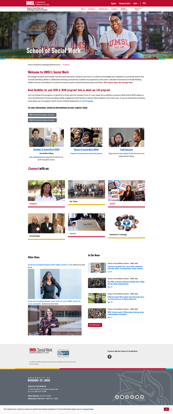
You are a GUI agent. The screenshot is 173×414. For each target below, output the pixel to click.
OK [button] (166, 409)
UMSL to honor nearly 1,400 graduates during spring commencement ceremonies (126, 313)
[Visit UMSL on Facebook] (117, 397)
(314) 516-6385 (45, 396)
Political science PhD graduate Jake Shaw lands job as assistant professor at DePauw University (126, 298)
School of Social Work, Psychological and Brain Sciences (44, 65)
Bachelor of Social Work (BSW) (46, 149)
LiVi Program (87, 101)
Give (135, 3)
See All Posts (94, 325)
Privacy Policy (88, 409)
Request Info (124, 3)
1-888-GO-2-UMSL (51, 399)
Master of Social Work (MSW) (86, 149)
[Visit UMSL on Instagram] (127, 397)
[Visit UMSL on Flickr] (122, 397)
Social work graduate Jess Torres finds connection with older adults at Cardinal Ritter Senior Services (125, 267)
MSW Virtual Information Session (41, 120)
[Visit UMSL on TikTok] (132, 397)
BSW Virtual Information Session (41, 115)
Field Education (126, 149)
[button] (144, 3)
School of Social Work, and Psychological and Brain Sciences (37, 9)
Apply (113, 3)
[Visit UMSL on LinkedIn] (137, 397)
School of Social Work (37, 386)
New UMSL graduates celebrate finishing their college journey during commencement (126, 282)
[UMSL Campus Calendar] (142, 397)
